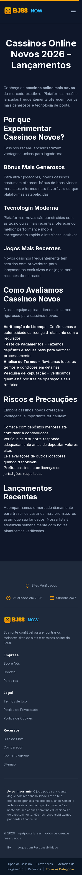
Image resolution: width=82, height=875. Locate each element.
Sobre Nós (12, 663)
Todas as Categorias (60, 869)
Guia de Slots (13, 739)
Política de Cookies (18, 718)
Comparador (13, 747)
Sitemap (10, 764)
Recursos (34, 869)
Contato (9, 672)
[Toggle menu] (73, 12)
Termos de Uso (15, 701)
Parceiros (11, 681)
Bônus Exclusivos (17, 756)
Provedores (44, 864)
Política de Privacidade (21, 710)
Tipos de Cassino (20, 864)
